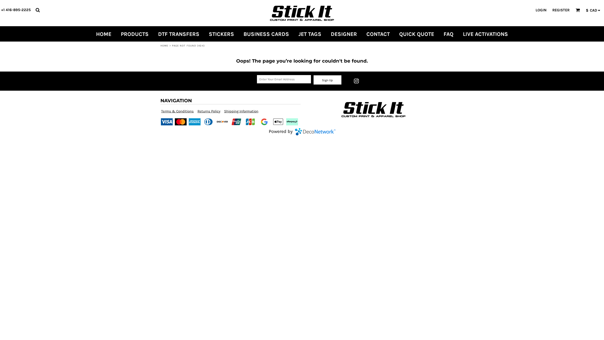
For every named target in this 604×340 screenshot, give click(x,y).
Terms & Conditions (177, 111)
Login (541, 10)
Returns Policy (208, 111)
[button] (37, 10)
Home (164, 45)
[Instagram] (356, 81)
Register (561, 10)
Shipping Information (241, 111)
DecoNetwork (315, 131)
